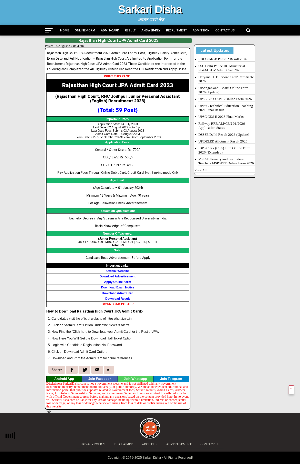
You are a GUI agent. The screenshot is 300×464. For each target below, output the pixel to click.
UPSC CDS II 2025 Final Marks (221, 117)
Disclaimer (123, 444)
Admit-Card (110, 30)
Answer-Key (150, 30)
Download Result (117, 298)
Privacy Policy (93, 444)
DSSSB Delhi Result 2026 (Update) (223, 135)
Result (130, 30)
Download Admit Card (117, 293)
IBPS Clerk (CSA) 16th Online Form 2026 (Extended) (224, 150)
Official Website (117, 271)
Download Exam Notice (117, 287)
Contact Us (225, 30)
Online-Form (85, 30)
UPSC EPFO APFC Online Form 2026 (225, 99)
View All (200, 170)
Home (64, 30)
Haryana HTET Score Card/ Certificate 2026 (226, 79)
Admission (201, 30)
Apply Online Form (117, 282)
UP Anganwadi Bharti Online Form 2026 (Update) (223, 90)
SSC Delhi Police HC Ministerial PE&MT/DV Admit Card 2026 (221, 68)
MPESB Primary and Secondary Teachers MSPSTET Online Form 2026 (226, 161)
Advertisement (178, 444)
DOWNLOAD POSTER (118, 304)
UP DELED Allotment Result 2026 (223, 141)
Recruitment (176, 30)
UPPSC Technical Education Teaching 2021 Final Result (225, 108)
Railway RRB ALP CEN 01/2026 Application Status (221, 126)
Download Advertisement (118, 276)
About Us (149, 444)
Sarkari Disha (150, 9)
